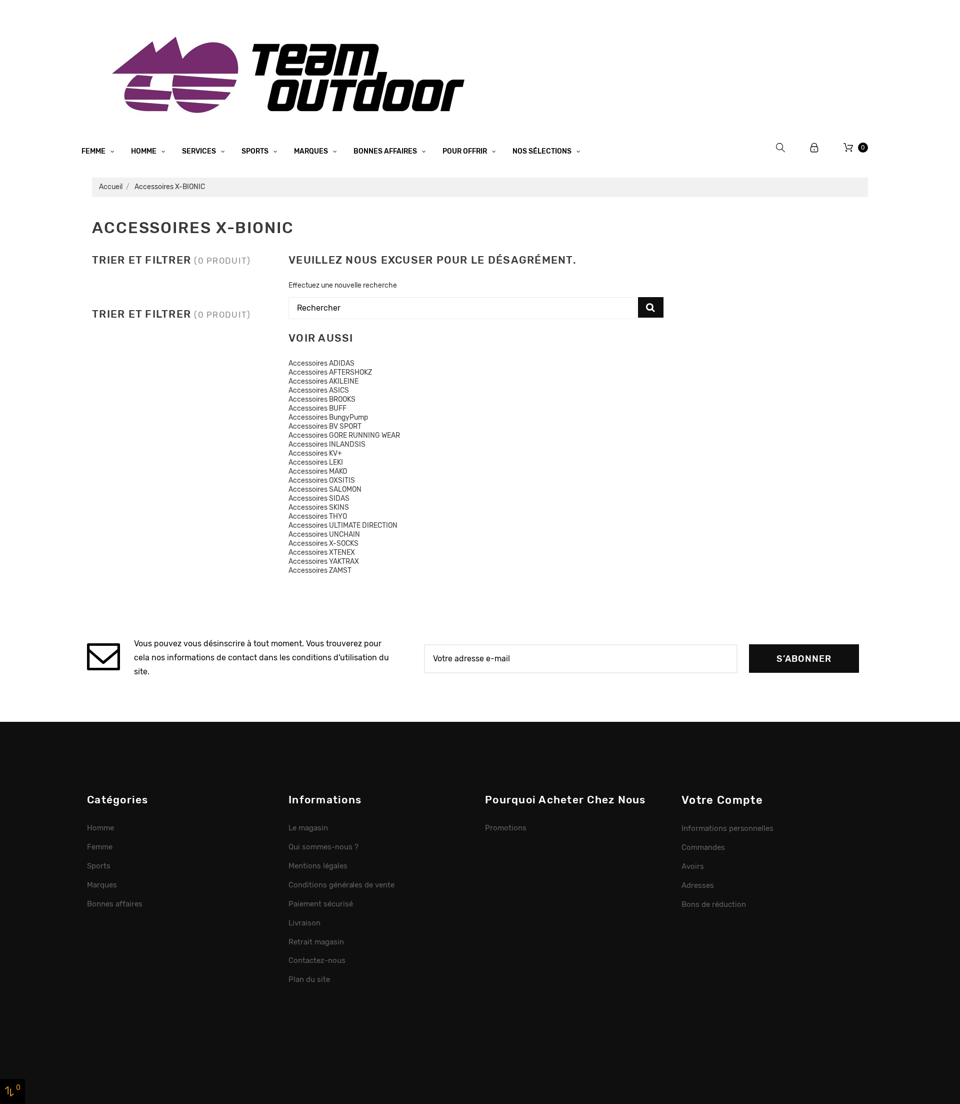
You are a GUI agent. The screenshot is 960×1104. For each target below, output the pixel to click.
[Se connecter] (815, 148)
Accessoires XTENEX (321, 552)
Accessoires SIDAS (319, 498)
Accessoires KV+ (315, 453)
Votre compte (722, 800)
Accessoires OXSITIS (321, 480)
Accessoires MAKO (317, 471)
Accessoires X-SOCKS (323, 543)
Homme (144, 151)
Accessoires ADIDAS (321, 363)
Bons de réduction (714, 904)
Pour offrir (465, 151)
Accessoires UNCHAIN (324, 534)
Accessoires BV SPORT (325, 426)
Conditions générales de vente (341, 884)
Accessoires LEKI (315, 462)
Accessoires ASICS (318, 390)
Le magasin (308, 827)
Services (200, 151)
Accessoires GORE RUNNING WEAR (344, 435)
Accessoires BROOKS (322, 399)
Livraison (304, 922)
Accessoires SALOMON (325, 489)
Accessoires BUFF (317, 408)
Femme (94, 151)
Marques (312, 151)
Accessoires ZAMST (320, 570)
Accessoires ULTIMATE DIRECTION (343, 525)
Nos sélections (542, 151)
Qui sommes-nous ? (323, 846)
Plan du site (309, 979)
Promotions (505, 827)
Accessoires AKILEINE (323, 381)
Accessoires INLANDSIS (327, 444)
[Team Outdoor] (292, 74)
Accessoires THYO (317, 516)
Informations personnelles (728, 828)
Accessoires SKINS (318, 507)
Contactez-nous (317, 960)
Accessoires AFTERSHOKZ (330, 372)
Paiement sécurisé (320, 903)
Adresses (698, 885)
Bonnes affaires (386, 151)
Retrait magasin (316, 941)
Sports (256, 151)
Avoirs (693, 866)
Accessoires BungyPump (328, 417)
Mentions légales (318, 865)
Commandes (703, 847)
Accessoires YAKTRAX (323, 561)
